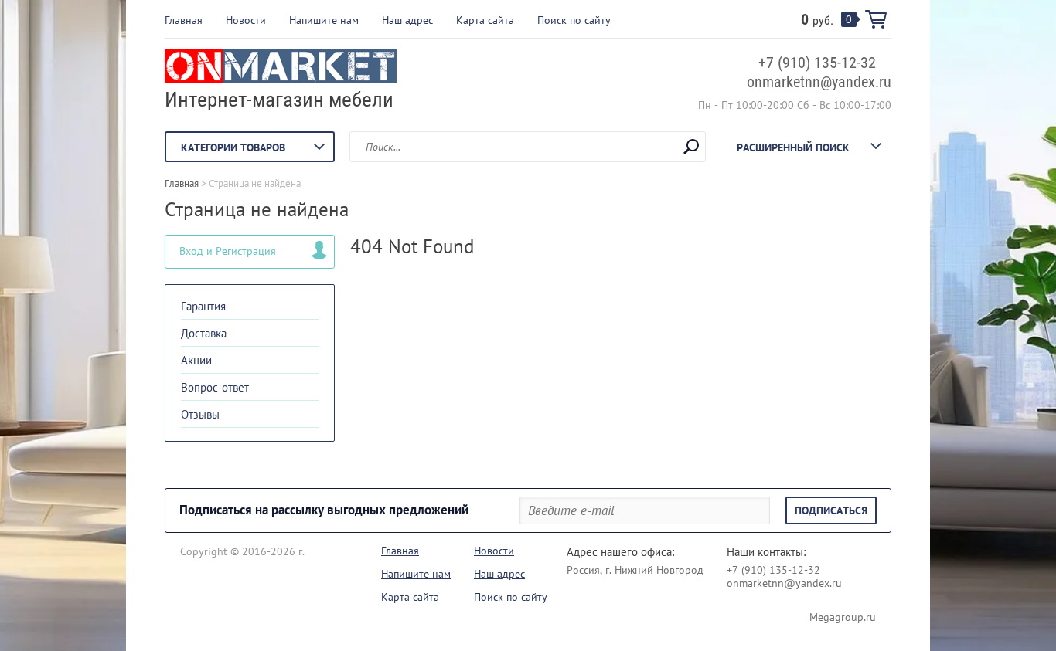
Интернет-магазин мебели (279, 99)
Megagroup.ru (842, 617)
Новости (246, 20)
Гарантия (203, 306)
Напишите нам (324, 20)
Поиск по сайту (574, 20)
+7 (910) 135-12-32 (817, 62)
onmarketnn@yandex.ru (819, 82)
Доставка (204, 333)
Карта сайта (485, 20)
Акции (196, 360)
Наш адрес (407, 20)
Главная (184, 20)
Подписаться (831, 510)
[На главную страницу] (281, 68)
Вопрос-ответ (215, 387)
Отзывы (200, 414)
